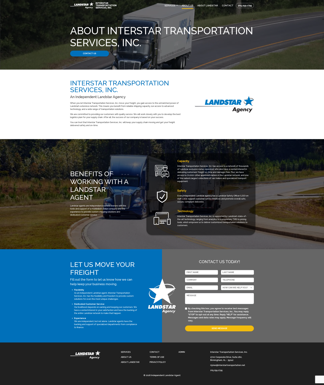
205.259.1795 (245, 5)
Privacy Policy (158, 362)
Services (126, 352)
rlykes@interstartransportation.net (227, 365)
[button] (171, 5)
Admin (181, 352)
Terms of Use (157, 357)
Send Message (219, 328)
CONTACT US (89, 53)
